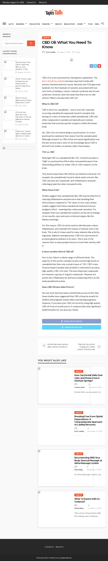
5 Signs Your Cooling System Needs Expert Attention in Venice (23, 133)
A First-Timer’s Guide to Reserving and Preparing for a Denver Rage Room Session (23, 83)
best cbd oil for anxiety (53, 81)
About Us (43, 2)
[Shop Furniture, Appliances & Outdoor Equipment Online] (10, 101)
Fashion (46, 24)
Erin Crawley (51, 52)
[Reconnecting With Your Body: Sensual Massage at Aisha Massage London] (65, 467)
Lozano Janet (79, 387)
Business (20, 24)
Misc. (97, 24)
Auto (11, 24)
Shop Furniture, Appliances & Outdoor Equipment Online (23, 100)
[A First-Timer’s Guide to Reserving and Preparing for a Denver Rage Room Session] (10, 82)
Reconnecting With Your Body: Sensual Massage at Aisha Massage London (88, 460)
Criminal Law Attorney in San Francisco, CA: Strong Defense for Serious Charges (23, 117)
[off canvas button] (4, 23)
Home (80, 24)
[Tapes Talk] (54, 12)
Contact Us (31, 2)
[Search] (103, 23)
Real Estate (69, 24)
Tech (90, 24)
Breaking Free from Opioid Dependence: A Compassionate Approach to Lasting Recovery (88, 420)
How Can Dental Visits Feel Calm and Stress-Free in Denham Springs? (88, 378)
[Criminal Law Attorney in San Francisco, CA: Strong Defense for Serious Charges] (10, 115)
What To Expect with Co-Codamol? (87, 500)
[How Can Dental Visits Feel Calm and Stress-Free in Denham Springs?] (64, 385)
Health (58, 24)
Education (35, 24)
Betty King (78, 470)
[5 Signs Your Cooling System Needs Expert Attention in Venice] (10, 134)
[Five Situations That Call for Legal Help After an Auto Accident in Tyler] (10, 65)
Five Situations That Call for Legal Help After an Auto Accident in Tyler (22, 65)
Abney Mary (79, 508)
